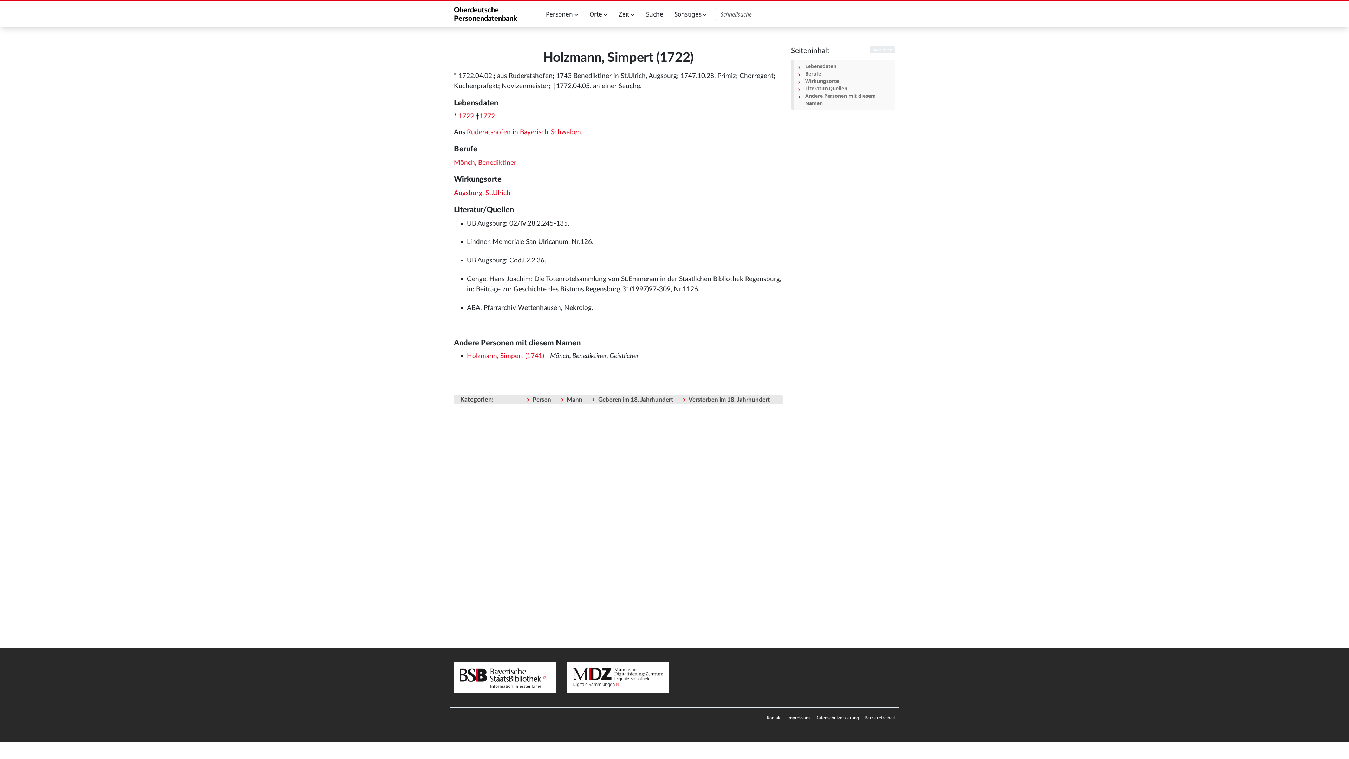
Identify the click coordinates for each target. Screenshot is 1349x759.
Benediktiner (497, 163)
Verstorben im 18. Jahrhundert (729, 400)
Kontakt (774, 718)
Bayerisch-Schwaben (550, 132)
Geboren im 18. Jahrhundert (635, 400)
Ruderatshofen (489, 132)
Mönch (464, 163)
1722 (466, 116)
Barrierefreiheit (880, 718)
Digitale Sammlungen (594, 684)
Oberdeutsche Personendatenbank (485, 14)
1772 (487, 116)
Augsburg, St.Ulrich (482, 193)
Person (542, 400)
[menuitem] (774, 718)
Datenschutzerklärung (837, 718)
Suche (654, 14)
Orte (596, 14)
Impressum (798, 718)
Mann (574, 400)
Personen (560, 14)
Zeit (625, 14)
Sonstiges (688, 14)
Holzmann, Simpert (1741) (505, 356)
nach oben (882, 50)
